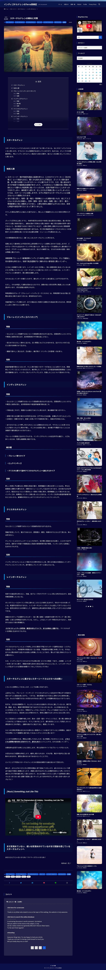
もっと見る (38, 124)
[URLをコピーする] (67, 882)
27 (78, 81)
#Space (24, 876)
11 (96, 72)
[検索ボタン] (99, 4)
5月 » (100, 84)
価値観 (64, 22)
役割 (18, 96)
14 (82, 75)
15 (86, 75)
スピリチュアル (58, 22)
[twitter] (88, 606)
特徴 (18, 93)
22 (86, 78)
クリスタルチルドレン (30, 22)
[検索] (92, 606)
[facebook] (86, 606)
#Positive (18, 876)
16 (89, 75)
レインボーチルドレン (48, 22)
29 (86, 81)
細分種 (18, 103)
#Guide (8, 876)
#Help (13, 876)
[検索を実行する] (100, 37)
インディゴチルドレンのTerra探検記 (20, 4)
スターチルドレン (9, 22)
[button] (9, 882)
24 (93, 78)
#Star (28, 876)
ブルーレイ (39, 22)
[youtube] (90, 606)
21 (82, 78)
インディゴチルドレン (19, 22)
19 (100, 75)
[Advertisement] (89, 620)
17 (93, 75)
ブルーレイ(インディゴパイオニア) (25, 91)
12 (100, 72)
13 (78, 75)
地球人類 (16, 88)
